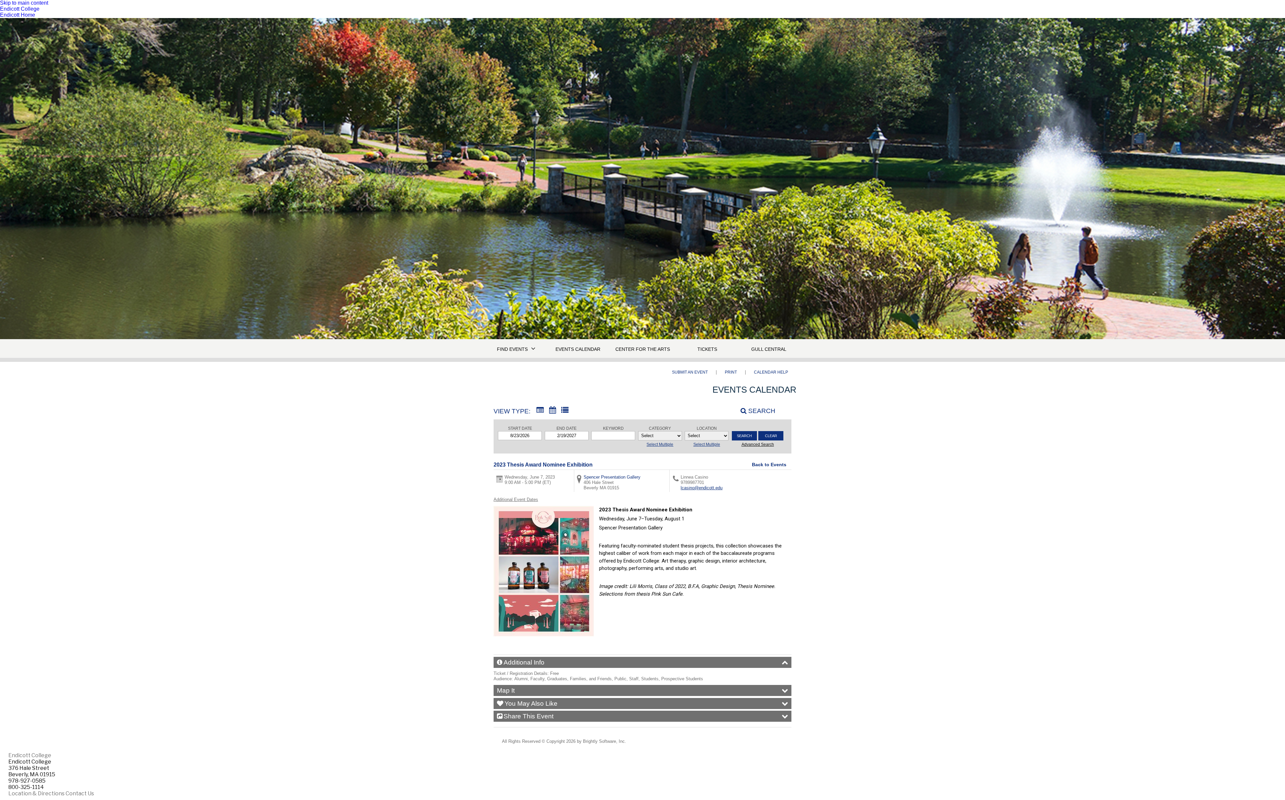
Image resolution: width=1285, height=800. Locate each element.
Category (660, 428)
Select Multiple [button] (660, 444)
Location (707, 428)
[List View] (565, 410)
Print (731, 372)
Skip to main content (24, 3)
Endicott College (19, 9)
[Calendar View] (552, 410)
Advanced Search (758, 444)
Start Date (520, 428)
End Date (566, 428)
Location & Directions (36, 793)
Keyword (613, 428)
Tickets (707, 349)
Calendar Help (771, 372)
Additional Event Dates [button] (516, 499)
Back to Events (769, 464)
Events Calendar (577, 349)
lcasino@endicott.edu (701, 487)
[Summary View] (540, 410)
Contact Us (80, 793)
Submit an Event (690, 372)
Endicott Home (17, 15)
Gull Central (768, 349)
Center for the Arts (642, 349)
